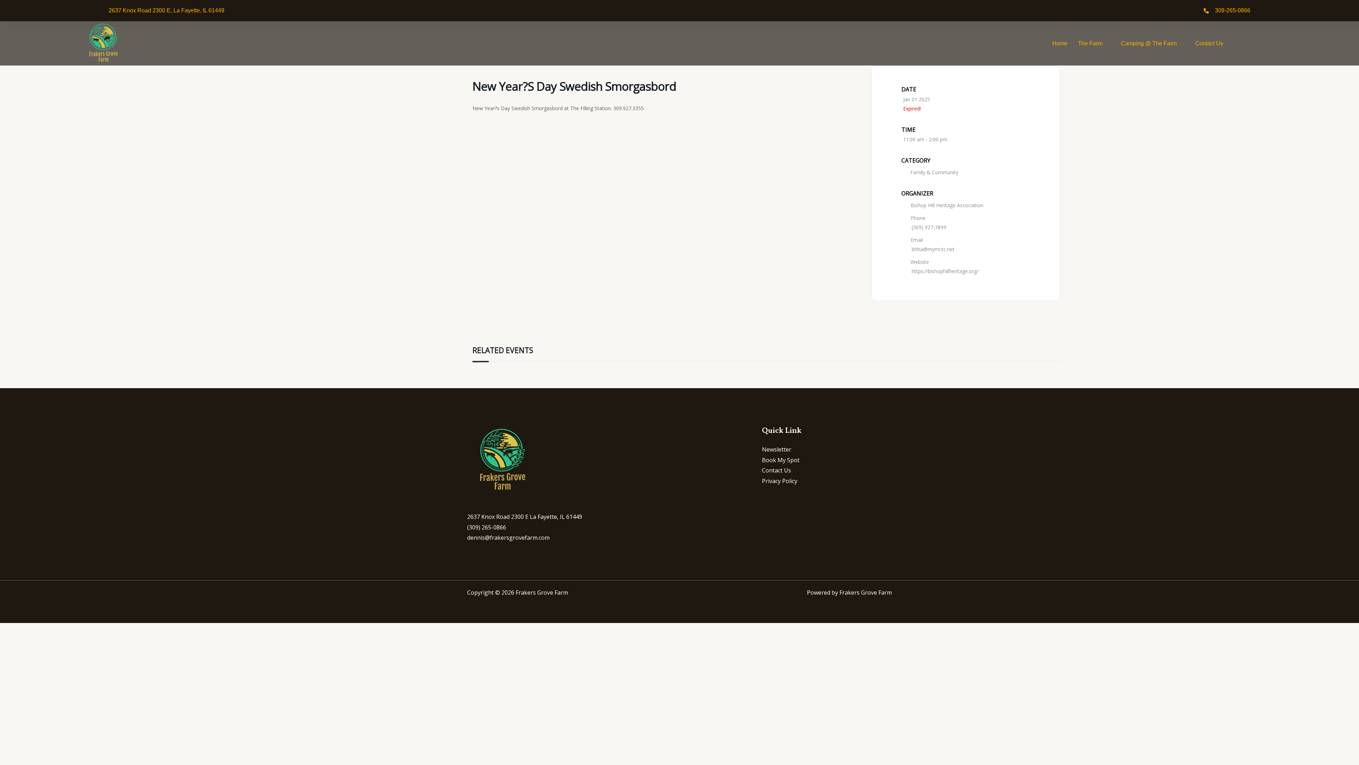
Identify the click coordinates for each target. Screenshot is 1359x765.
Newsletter (776, 449)
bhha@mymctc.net (933, 249)
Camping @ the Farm (1149, 43)
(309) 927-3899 (929, 227)
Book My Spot (780, 460)
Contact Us (1209, 43)
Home (1059, 43)
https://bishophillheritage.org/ (945, 271)
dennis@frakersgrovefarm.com (508, 538)
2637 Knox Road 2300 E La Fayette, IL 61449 (524, 517)
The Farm (1090, 43)
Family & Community (934, 172)
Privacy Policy (779, 481)
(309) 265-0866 (486, 527)
